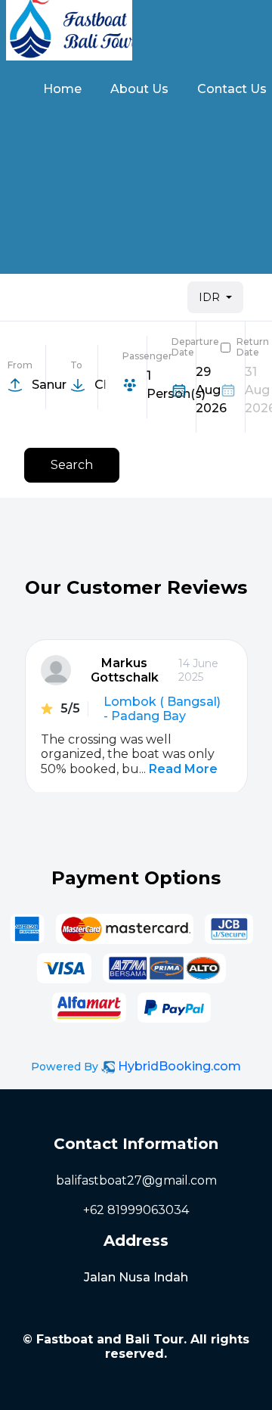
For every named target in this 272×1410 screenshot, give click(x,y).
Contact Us (232, 89)
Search (72, 465)
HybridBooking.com (179, 1066)
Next (209, 852)
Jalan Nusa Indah (136, 1277)
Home (62, 89)
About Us (139, 89)
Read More (183, 769)
